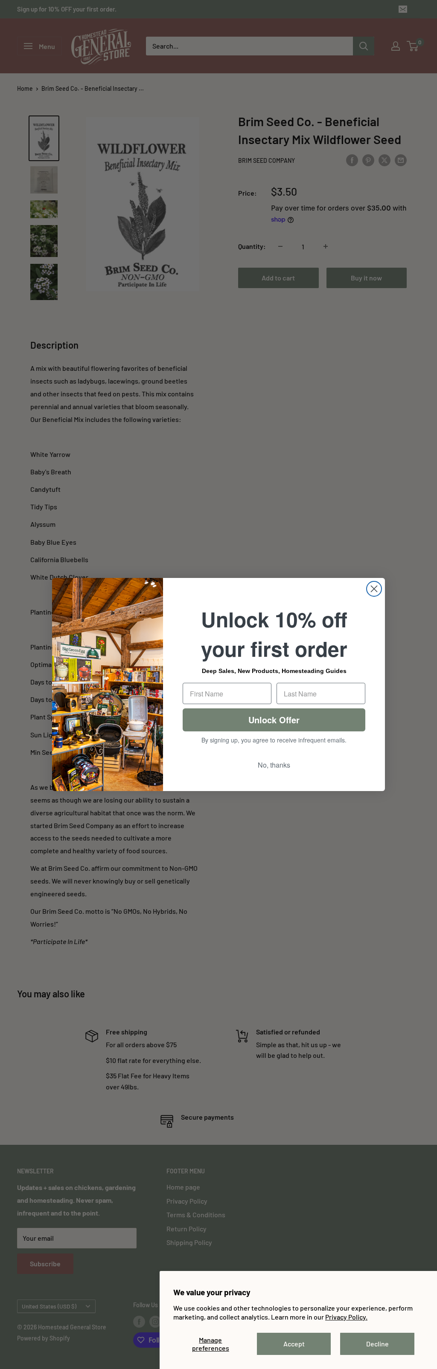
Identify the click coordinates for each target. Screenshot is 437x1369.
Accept (294, 1344)
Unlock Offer (274, 719)
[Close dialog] (374, 588)
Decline (377, 1344)
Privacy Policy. (346, 1317)
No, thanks (274, 765)
